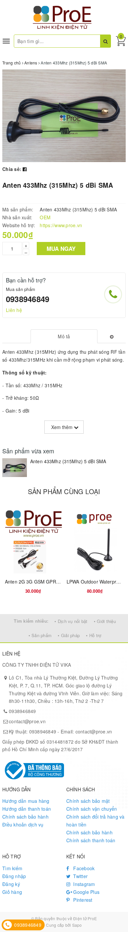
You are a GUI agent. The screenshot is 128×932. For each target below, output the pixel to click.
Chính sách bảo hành (25, 816)
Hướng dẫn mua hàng (26, 801)
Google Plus (85, 892)
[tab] (64, 336)
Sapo (77, 925)
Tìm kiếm (12, 868)
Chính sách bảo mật (88, 801)
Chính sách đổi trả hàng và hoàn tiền (95, 820)
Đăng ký (11, 884)
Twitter (80, 876)
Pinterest (82, 899)
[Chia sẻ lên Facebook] (25, 169)
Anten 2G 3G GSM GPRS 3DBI (38, 581)
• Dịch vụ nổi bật (70, 621)
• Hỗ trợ (93, 635)
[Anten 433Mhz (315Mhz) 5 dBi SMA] (14, 467)
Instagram (83, 884)
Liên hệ (14, 310)
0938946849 (27, 298)
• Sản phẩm (40, 635)
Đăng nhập (14, 876)
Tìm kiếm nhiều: (31, 621)
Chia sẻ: (11, 169)
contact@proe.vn (27, 721)
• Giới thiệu (105, 621)
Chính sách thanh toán (90, 840)
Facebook (83, 868)
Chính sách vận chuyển (91, 808)
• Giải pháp (69, 635)
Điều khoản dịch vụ (23, 824)
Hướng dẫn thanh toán (26, 808)
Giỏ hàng (12, 892)
